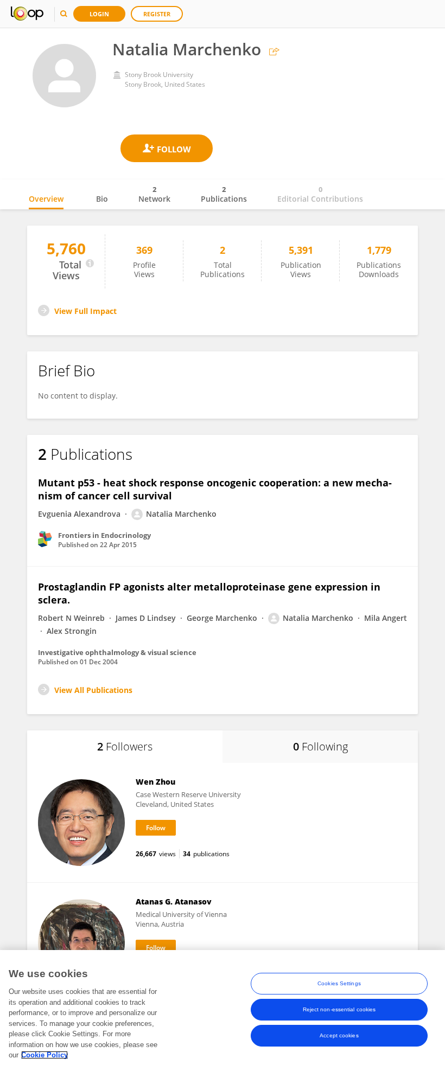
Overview (46, 199)
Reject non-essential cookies (339, 1009)
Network (154, 194)
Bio (102, 199)
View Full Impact (85, 311)
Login (99, 14)
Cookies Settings (339, 983)
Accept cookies (339, 1035)
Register (156, 14)
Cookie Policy (44, 1055)
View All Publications (93, 690)
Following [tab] (320, 746)
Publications (224, 194)
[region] (222, 1014)
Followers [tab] (124, 746)
